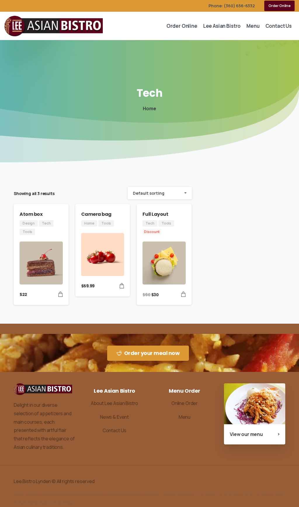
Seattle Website (56, 494)
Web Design (26, 494)
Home (149, 108)
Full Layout (155, 214)
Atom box (31, 214)
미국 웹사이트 (208, 494)
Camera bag (96, 214)
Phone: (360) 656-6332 (231, 5)
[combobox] (160, 193)
